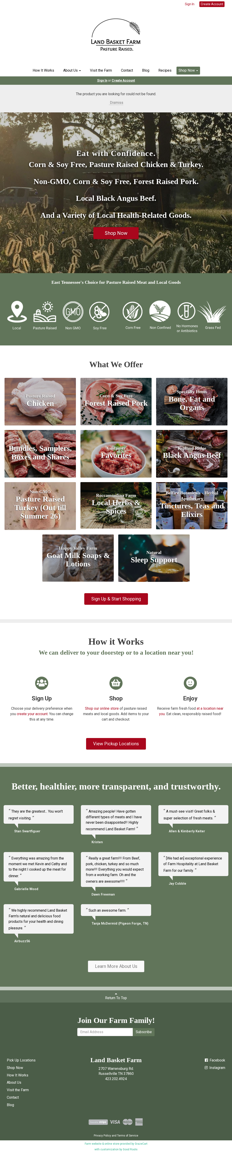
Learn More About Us (116, 966)
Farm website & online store (102, 1143)
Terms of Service (127, 1135)
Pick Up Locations (21, 1060)
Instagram (216, 1068)
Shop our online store (102, 708)
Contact (127, 70)
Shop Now (187, 70)
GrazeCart (141, 1143)
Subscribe (144, 1032)
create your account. (32, 714)
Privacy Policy (102, 1135)
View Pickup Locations (116, 743)
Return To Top (116, 998)
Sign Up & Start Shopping (116, 599)
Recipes (165, 70)
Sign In (189, 4)
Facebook (217, 1060)
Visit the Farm (101, 70)
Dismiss (116, 102)
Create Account (212, 4)
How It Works (43, 70)
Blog (145, 70)
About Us (71, 70)
